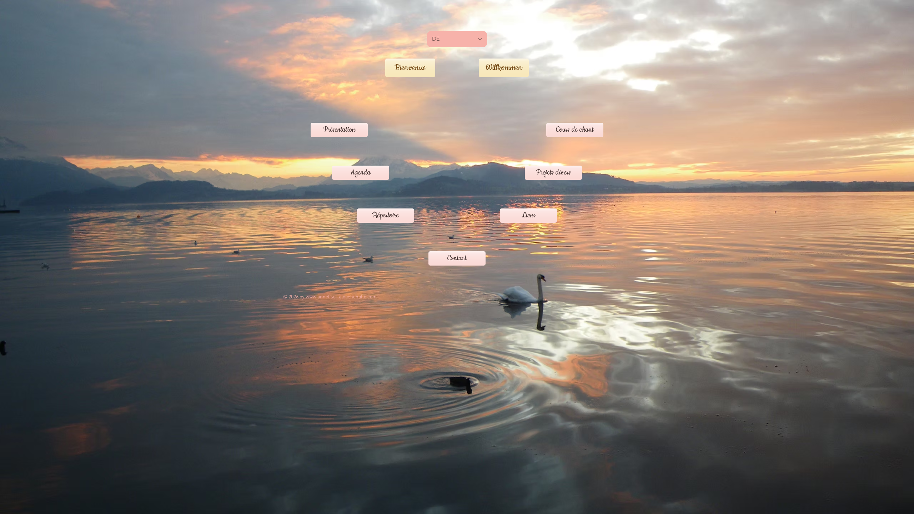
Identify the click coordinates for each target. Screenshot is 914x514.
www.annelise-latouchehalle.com (341, 297)
